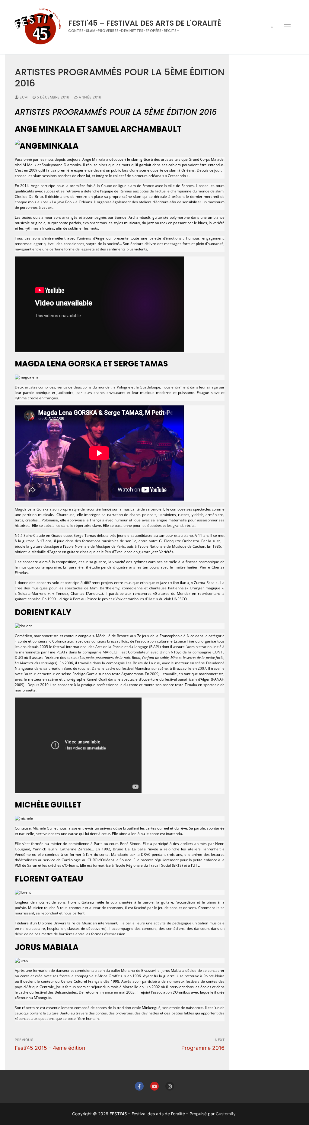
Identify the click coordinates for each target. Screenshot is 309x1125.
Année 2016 (89, 97)
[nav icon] (287, 27)
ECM (23, 97)
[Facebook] (139, 1086)
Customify (226, 1113)
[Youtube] (154, 1086)
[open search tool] (272, 27)
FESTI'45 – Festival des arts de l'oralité (144, 23)
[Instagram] (169, 1086)
